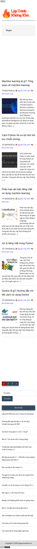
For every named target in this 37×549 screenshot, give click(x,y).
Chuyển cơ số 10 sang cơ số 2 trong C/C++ (18, 485)
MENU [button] (3, 1)
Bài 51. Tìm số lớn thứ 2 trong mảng (15, 439)
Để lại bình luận (7, 94)
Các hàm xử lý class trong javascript (15, 523)
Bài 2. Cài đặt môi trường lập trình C (15, 508)
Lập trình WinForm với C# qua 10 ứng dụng (18, 414)
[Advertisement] (18, 59)
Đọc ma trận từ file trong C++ (12, 467)
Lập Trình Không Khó (18, 13)
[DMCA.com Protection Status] (5, 548)
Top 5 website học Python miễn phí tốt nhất (17, 515)
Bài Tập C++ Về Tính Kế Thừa (13, 493)
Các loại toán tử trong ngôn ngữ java (15, 531)
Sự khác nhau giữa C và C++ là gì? (15, 432)
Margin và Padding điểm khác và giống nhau (18, 500)
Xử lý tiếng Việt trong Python (17, 243)
